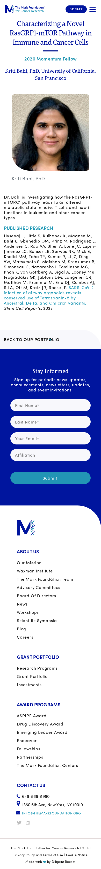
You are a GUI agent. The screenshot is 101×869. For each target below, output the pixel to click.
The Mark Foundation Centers (47, 765)
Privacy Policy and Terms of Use (38, 854)
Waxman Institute (35, 571)
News (22, 604)
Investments (29, 684)
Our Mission (29, 562)
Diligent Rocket (64, 861)
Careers (25, 637)
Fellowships (28, 749)
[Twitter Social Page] (21, 823)
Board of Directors (36, 596)
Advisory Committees (38, 587)
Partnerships (30, 757)
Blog (21, 629)
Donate (76, 9)
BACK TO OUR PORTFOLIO (32, 339)
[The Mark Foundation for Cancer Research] (25, 9)
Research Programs (37, 668)
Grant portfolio (32, 676)
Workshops (28, 612)
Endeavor (27, 740)
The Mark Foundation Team (45, 579)
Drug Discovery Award (40, 724)
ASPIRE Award (32, 716)
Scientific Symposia (37, 620)
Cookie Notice (77, 854)
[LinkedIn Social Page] (29, 823)
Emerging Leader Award (42, 732)
